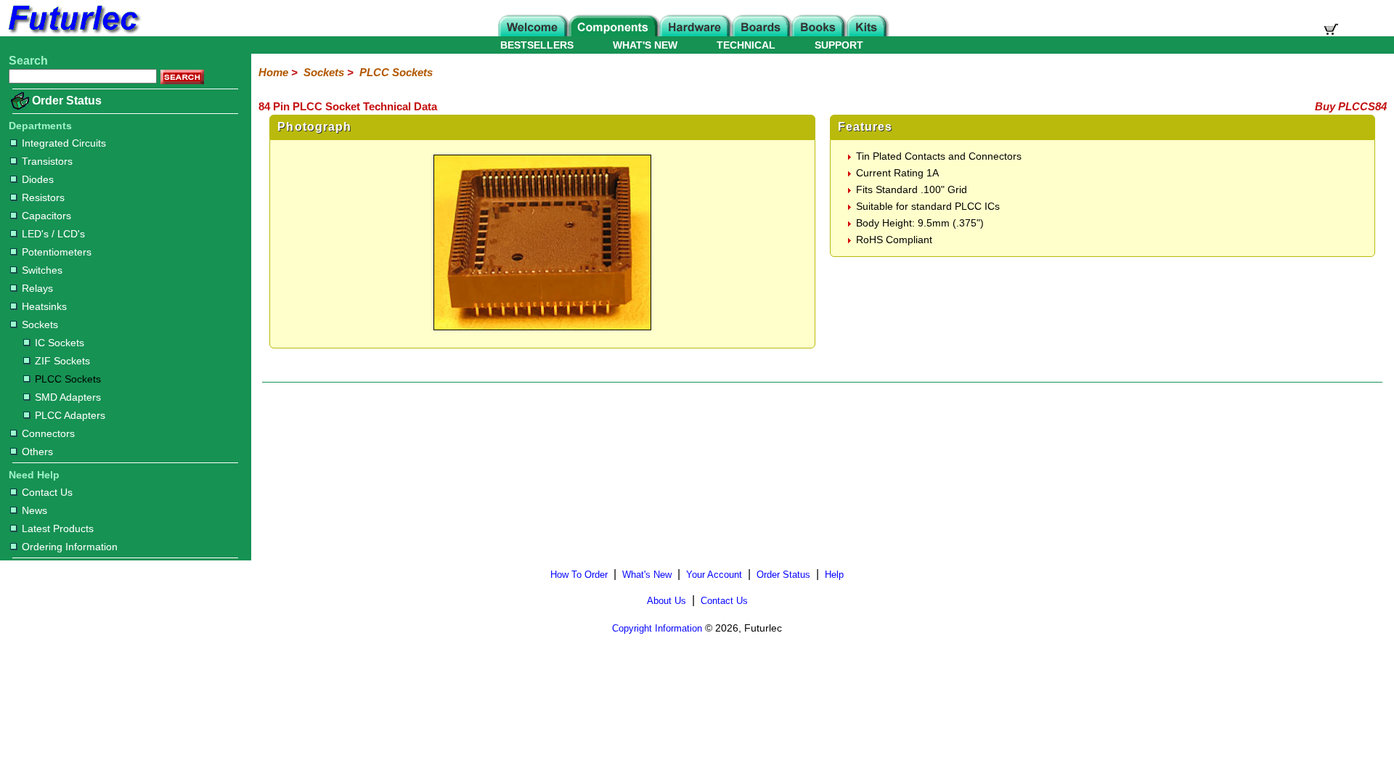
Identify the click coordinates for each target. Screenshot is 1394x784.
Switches (42, 270)
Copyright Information (657, 628)
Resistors (43, 197)
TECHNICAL (746, 45)
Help (834, 574)
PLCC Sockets (68, 379)
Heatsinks (44, 306)
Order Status (67, 100)
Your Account (714, 574)
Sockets (40, 324)
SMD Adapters (68, 397)
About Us (666, 600)
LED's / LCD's (53, 234)
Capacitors (46, 215)
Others (37, 451)
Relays (37, 288)
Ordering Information (70, 546)
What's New (647, 574)
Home (273, 72)
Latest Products (58, 528)
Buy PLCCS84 (1351, 106)
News (34, 510)
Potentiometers (56, 252)
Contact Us (47, 492)
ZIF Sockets (62, 361)
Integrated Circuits (64, 143)
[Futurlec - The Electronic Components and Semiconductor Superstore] (72, 32)
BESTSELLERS (537, 45)
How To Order (579, 574)
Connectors (48, 433)
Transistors (47, 161)
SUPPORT (839, 45)
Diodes (38, 179)
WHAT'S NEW (645, 45)
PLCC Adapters (70, 415)
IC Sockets (59, 342)
